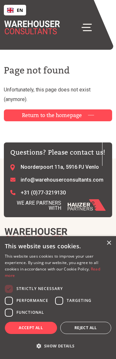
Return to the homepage (52, 115)
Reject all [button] (85, 327)
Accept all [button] (31, 327)
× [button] (108, 243)
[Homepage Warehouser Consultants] (36, 235)
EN (20, 10)
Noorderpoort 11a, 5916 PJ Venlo (60, 167)
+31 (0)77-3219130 (43, 193)
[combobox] (15, 10)
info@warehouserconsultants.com (62, 180)
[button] (58, 346)
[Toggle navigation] (89, 27)
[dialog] (58, 297)
